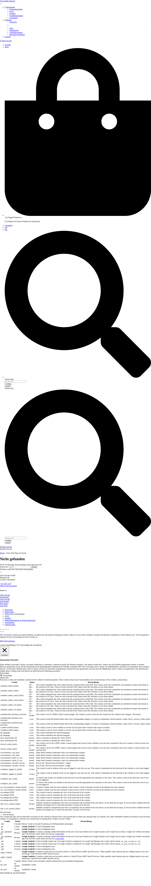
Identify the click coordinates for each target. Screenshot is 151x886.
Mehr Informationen (7, 641)
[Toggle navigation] (1, 3)
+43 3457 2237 (5, 584)
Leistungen (13, 18)
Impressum (9, 610)
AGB (7, 616)
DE (6, 230)
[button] (78, 377)
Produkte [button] (8, 20)
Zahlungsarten (10, 625)
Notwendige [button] (4, 673)
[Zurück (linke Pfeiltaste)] (1, 631)
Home (2, 553)
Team (11, 11)
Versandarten (9, 623)
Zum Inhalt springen (7, 1)
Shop (7, 47)
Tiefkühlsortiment (16, 33)
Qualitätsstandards (16, 16)
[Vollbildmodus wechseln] (6, 629)
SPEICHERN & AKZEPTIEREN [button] (13, 873)
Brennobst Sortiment (17, 35)
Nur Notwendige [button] (23, 645)
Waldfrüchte (14, 30)
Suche (8, 386)
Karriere (12, 14)
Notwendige (7, 675)
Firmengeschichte (16, 9)
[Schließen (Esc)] (1, 629)
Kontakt (8, 45)
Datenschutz (9, 612)
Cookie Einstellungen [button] (8, 645)
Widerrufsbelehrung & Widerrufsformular (20, 620)
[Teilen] (3, 629)
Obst (11, 28)
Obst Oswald (5, 595)
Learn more (59, 834)
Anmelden (9, 225)
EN (6, 228)
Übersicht (13, 22)
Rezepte (8, 37)
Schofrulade (4, 597)
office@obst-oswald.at (8, 586)
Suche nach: (9, 379)
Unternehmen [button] (10, 7)
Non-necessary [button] (5, 812)
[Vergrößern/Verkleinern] (8, 629)
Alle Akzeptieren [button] (35, 645)
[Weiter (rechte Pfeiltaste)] (3, 631)
